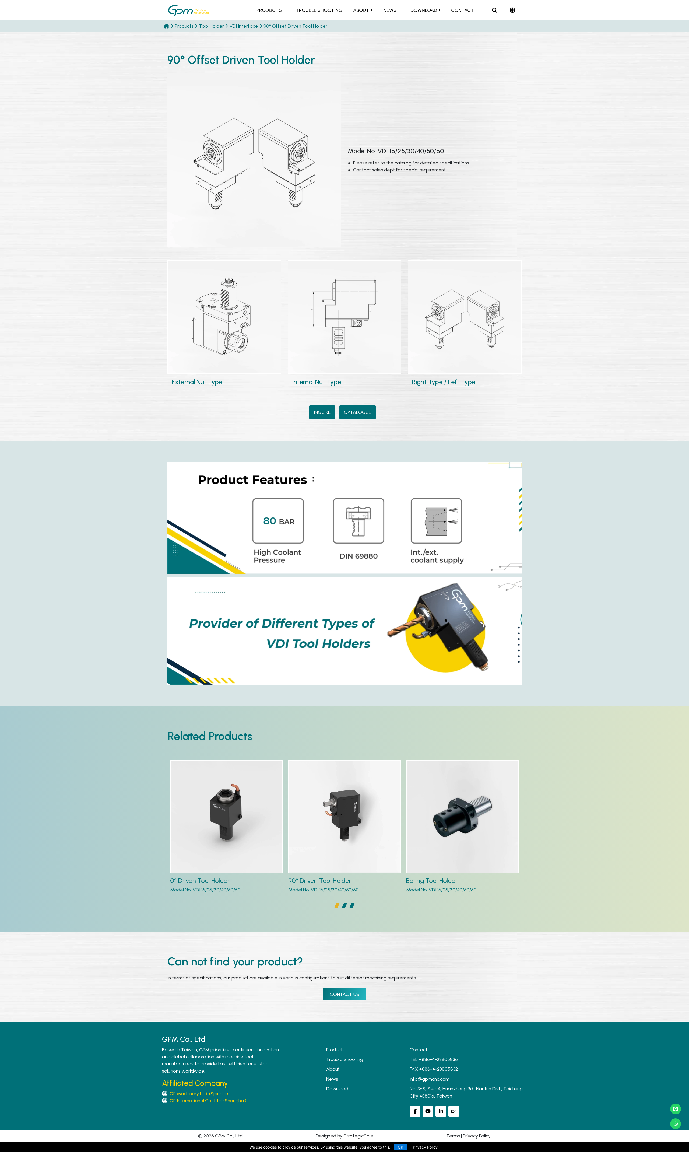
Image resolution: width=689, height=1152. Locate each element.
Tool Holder (211, 26)
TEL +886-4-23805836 (434, 1059)
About (361, 10)
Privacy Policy (477, 1136)
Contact (462, 10)
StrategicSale (358, 1136)
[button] (337, 905)
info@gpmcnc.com (429, 1079)
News (389, 10)
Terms (453, 1136)
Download (423, 10)
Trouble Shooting (319, 10)
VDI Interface (244, 26)
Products (269, 10)
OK (400, 1147)
